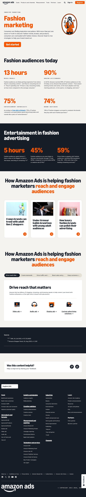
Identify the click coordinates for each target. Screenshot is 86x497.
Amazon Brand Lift (29, 425)
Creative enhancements (30, 409)
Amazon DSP (27, 445)
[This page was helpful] (77, 367)
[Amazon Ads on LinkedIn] (2, 477)
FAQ (69, 409)
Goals (17, 2)
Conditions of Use (14, 474)
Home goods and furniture (53, 420)
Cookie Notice (49, 474)
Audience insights (28, 398)
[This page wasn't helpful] (72, 367)
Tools (47, 2)
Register (80, 2)
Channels (49, 440)
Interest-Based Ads (37, 474)
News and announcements (75, 412)
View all (3, 440)
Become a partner (72, 423)
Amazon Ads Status (61, 474)
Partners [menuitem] (71, 418)
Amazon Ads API (28, 451)
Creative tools (27, 415)
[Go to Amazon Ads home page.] (17, 488)
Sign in (70, 2)
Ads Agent (26, 462)
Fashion (48, 409)
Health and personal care (52, 418)
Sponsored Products (6, 423)
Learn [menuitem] (70, 395)
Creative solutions (30, 406)
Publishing (48, 426)
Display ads (4, 428)
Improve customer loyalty (8, 409)
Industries (49, 395)
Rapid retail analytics (29, 437)
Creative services (28, 412)
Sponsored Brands (6, 425)
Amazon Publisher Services (31, 454)
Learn (59, 2)
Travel (47, 435)
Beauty (47, 401)
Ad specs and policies (73, 406)
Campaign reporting (29, 431)
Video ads (4, 431)
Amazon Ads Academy (74, 398)
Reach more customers (7, 401)
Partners (53, 2)
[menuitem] (9, 428)
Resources (70, 403)
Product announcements (74, 401)
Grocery (48, 415)
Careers (71, 474)
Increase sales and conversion (9, 406)
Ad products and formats (6, 416)
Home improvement (51, 423)
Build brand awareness (7, 398)
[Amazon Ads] (7, 2)
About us (3, 474)
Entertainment (49, 406)
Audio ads (4, 434)
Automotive (49, 398)
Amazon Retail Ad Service (30, 457)
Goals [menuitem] (3, 395)
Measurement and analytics (30, 422)
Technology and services (32, 443)
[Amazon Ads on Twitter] (6, 477)
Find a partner (71, 420)
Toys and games (50, 432)
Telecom (48, 429)
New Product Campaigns (30, 460)
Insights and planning (31, 395)
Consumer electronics (51, 403)
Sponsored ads (5, 420)
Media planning (27, 401)
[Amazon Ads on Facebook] (16, 477)
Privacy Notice (25, 474)
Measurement (40, 2)
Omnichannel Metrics (29, 434)
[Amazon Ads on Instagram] (9, 477)
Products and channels (28, 2)
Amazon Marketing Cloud (30, 448)
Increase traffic (5, 403)
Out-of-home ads (6, 437)
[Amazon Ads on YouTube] (12, 477)
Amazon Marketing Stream (31, 428)
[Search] (65, 3)
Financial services (50, 412)
